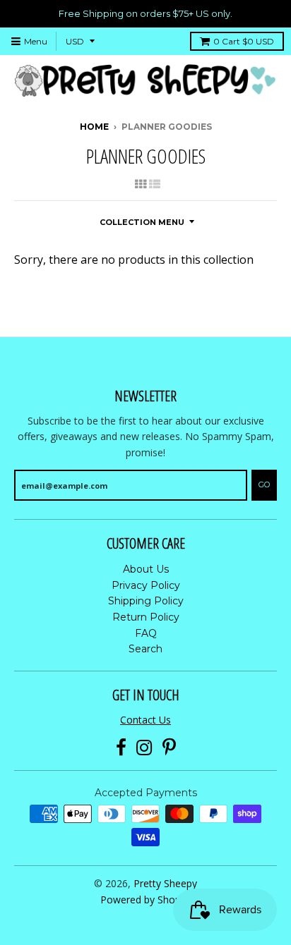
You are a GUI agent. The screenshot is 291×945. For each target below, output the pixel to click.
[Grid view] (140, 184)
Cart (243, 41)
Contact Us (145, 719)
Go (264, 484)
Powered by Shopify (145, 899)
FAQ (146, 633)
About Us (146, 569)
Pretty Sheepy (165, 883)
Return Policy (145, 617)
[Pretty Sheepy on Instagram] (144, 748)
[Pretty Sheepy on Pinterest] (169, 748)
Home (94, 126)
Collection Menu (142, 222)
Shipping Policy (146, 601)
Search (145, 648)
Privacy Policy (146, 585)
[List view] (154, 184)
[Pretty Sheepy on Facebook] (121, 748)
